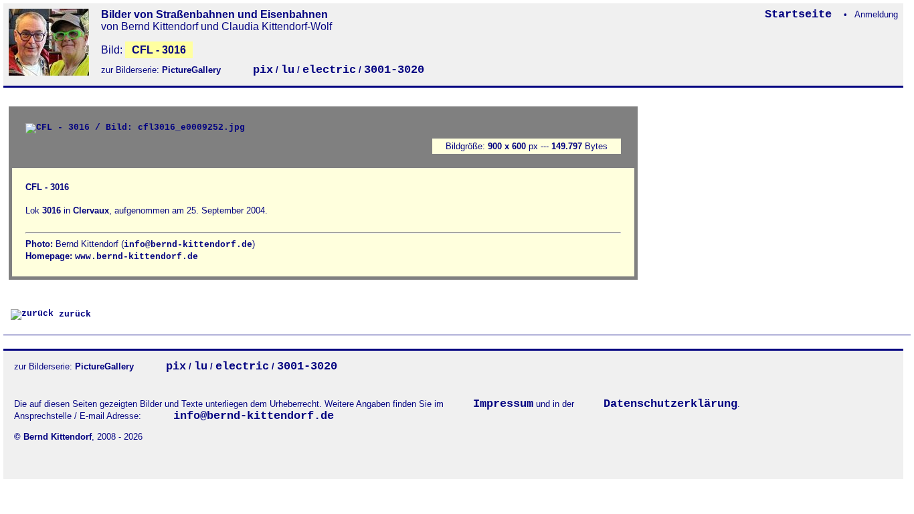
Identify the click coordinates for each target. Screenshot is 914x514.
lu (287, 70)
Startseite (801, 14)
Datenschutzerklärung (670, 404)
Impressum (503, 404)
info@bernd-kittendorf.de (188, 245)
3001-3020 (394, 70)
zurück (72, 314)
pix (263, 70)
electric (329, 70)
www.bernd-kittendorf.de (136, 257)
